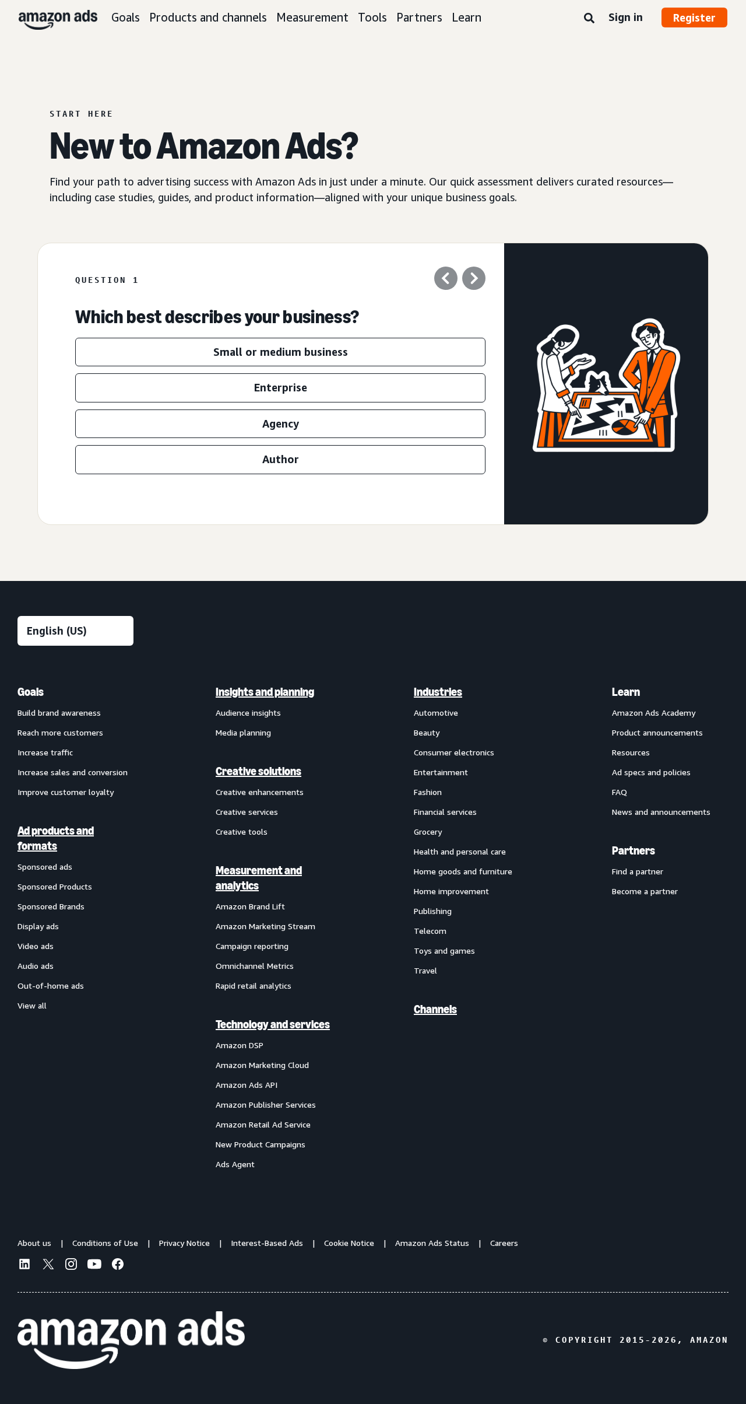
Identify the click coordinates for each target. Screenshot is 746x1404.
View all (32, 1005)
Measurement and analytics (259, 877)
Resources (631, 752)
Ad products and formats (55, 838)
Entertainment (441, 772)
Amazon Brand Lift (250, 906)
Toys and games (444, 950)
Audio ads (35, 966)
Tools (372, 17)
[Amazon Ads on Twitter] (48, 1265)
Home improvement (451, 891)
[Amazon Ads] (48, 17)
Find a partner (637, 871)
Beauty (426, 732)
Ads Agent (235, 1164)
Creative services (247, 812)
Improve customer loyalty (65, 792)
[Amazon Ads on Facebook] (118, 1265)
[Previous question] (446, 280)
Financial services (445, 812)
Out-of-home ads (50, 985)
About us (34, 1243)
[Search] (589, 18)
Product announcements (657, 732)
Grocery (428, 831)
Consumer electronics (454, 752)
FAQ (619, 792)
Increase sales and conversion (72, 772)
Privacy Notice (184, 1243)
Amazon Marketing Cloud (262, 1065)
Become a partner (645, 891)
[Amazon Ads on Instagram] (71, 1265)
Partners (419, 17)
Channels (435, 1009)
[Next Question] (473, 280)
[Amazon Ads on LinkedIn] (24, 1265)
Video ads (35, 946)
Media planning (243, 732)
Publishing (433, 911)
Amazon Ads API (246, 1085)
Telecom (430, 931)
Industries (438, 692)
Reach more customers (60, 732)
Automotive (436, 712)
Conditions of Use (105, 1243)
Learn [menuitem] (626, 692)
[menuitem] (75, 927)
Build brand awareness (59, 712)
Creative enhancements (260, 792)
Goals (125, 17)
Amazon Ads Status (432, 1243)
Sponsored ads (44, 866)
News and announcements (661, 812)
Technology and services (273, 1024)
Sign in (625, 16)
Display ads (38, 926)
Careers (504, 1243)
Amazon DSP (239, 1045)
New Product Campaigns (260, 1144)
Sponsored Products (54, 886)
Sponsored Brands (51, 906)
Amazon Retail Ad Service (263, 1124)
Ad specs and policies (651, 772)
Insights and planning (265, 692)
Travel (425, 970)
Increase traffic (45, 752)
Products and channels (208, 17)
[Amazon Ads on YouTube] (94, 1265)
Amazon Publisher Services (266, 1104)
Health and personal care (460, 851)
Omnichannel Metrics (255, 966)
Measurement (312, 17)
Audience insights (248, 712)
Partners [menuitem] (633, 850)
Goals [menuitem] (30, 692)
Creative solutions (258, 771)
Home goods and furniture (463, 871)
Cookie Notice (349, 1243)
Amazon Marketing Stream (265, 926)
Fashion (428, 792)
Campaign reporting (252, 946)
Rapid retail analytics (253, 985)
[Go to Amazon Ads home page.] (131, 1340)
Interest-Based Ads (267, 1243)
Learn (466, 17)
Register (694, 17)
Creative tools (242, 831)
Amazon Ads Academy (653, 712)
